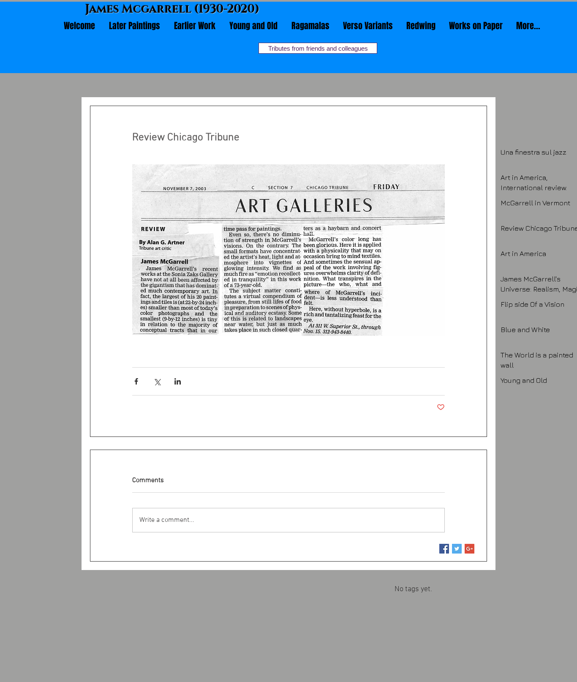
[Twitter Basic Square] (457, 549)
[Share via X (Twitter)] (157, 381)
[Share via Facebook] (136, 381)
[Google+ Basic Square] (469, 549)
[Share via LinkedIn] (178, 381)
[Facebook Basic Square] (444, 549)
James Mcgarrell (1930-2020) (172, 9)
